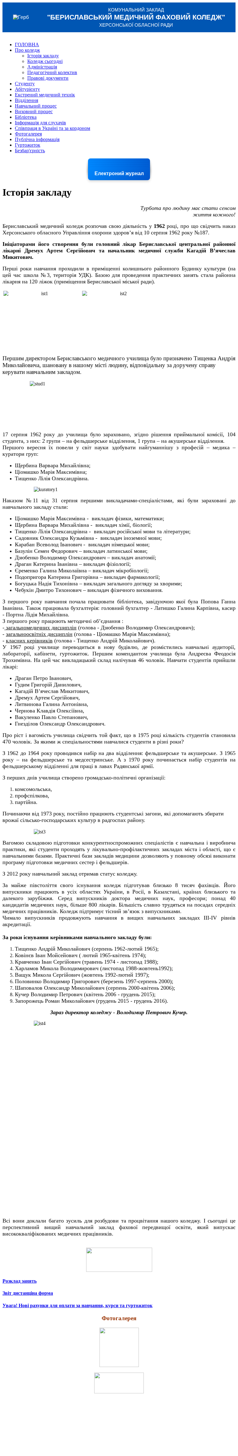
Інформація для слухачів (40, 122)
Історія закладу (43, 55)
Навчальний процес (36, 106)
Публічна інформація (37, 139)
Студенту (25, 83)
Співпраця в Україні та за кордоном (52, 128)
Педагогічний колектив (52, 72)
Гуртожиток (27, 145)
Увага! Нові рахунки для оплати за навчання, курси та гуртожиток (77, 1305)
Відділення (26, 100)
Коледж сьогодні (45, 61)
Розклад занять (19, 1281)
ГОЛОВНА (27, 44)
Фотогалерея (28, 133)
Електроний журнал (119, 173)
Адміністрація (42, 66)
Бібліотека (26, 117)
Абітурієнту (27, 89)
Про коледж (27, 50)
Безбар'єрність (30, 150)
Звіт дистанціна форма (27, 1293)
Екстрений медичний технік (45, 94)
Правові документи (47, 78)
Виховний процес (34, 111)
